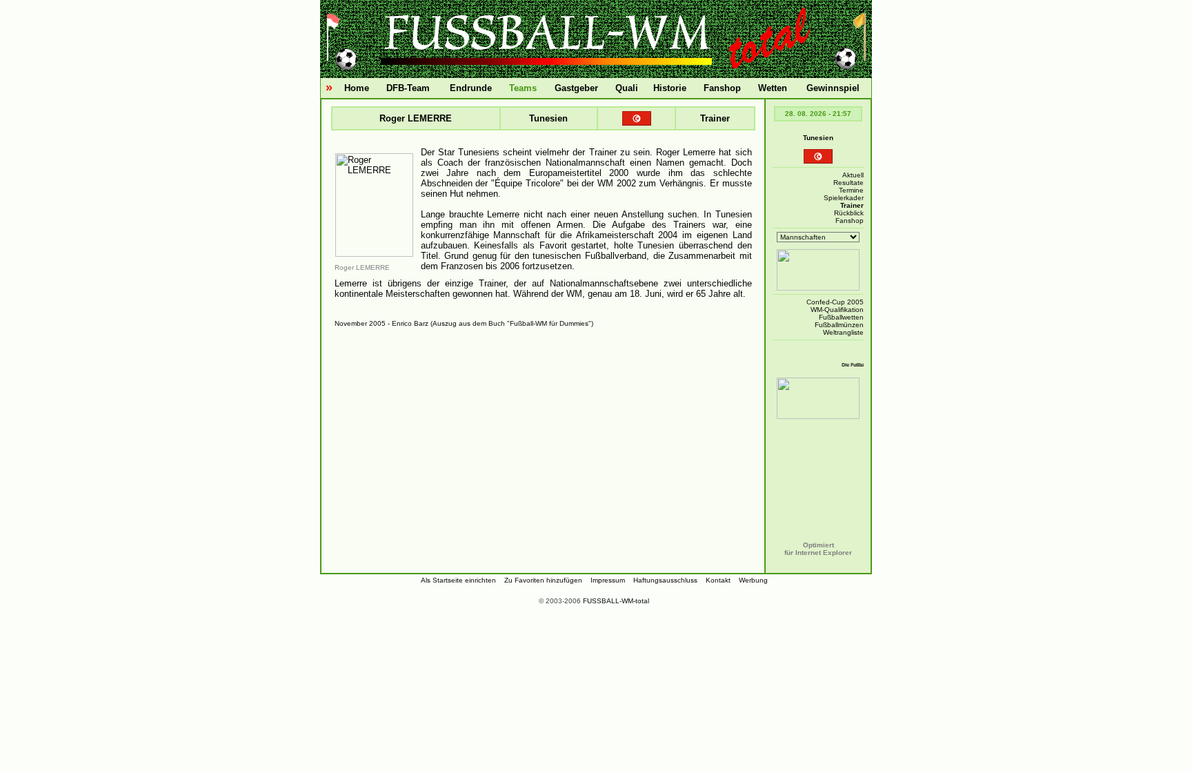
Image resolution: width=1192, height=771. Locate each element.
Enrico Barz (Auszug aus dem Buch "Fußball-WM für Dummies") (492, 323)
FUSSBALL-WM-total (616, 601)
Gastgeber (576, 88)
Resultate (848, 182)
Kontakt (718, 580)
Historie (669, 88)
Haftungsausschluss (665, 580)
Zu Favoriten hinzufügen (543, 580)
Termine (851, 190)
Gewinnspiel (833, 88)
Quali (626, 88)
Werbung (753, 580)
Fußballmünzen (839, 325)
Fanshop (722, 88)
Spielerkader (844, 198)
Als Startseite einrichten (458, 580)
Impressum (607, 580)
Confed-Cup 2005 (835, 302)
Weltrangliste (843, 332)
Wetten (772, 88)
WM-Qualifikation (837, 309)
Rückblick (849, 213)
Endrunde (471, 88)
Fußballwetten (841, 317)
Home (356, 88)
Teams (523, 88)
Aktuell (853, 175)
